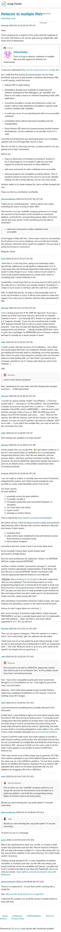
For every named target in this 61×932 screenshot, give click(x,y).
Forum (43, 23)
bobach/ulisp (20, 52)
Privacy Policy (17, 918)
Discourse (15, 928)
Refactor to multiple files (21, 14)
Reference (45, 13)
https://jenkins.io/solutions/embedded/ (35, 518)
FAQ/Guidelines (34, 916)
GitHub (10, 48)
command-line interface (46, 732)
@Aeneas (6, 579)
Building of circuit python (28, 579)
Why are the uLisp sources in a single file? (41, 70)
